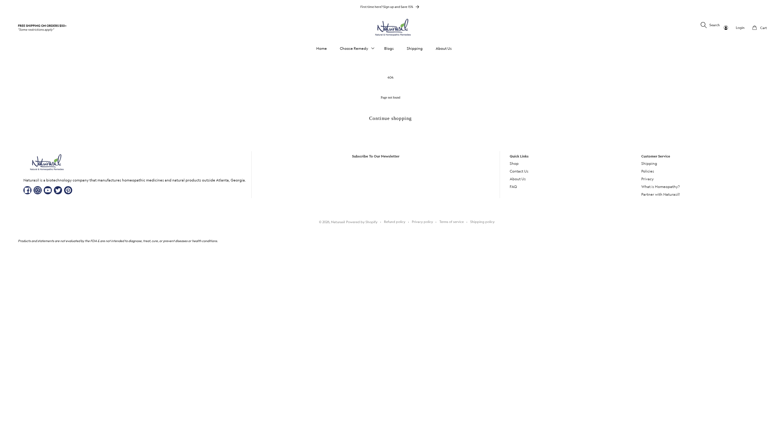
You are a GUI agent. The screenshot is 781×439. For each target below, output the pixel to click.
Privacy (647, 179)
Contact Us (519, 171)
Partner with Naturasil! (660, 194)
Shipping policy (482, 222)
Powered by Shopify (361, 222)
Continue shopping (390, 118)
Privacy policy (422, 222)
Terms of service (451, 222)
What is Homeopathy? (660, 186)
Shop (514, 163)
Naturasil (338, 222)
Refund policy (394, 222)
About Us (518, 179)
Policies (647, 171)
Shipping (649, 163)
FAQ (513, 186)
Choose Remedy (354, 48)
